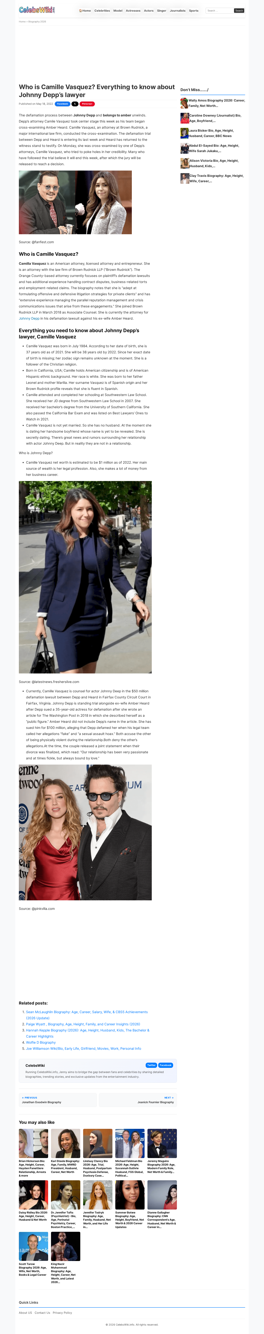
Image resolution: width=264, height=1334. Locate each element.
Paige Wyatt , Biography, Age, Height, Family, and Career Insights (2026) (83, 1024)
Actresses (133, 10)
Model (118, 10)
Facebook (62, 104)
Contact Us (42, 1312)
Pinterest (87, 104)
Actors (149, 10)
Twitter (151, 1065)
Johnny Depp (29, 318)
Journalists (178, 10)
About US (25, 1312)
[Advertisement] (132, 54)
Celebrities (102, 10)
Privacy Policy (62, 1312)
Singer (161, 10)
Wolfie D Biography (41, 1042)
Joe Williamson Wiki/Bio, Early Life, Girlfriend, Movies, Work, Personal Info (83, 1049)
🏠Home (85, 10)
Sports (193, 10)
